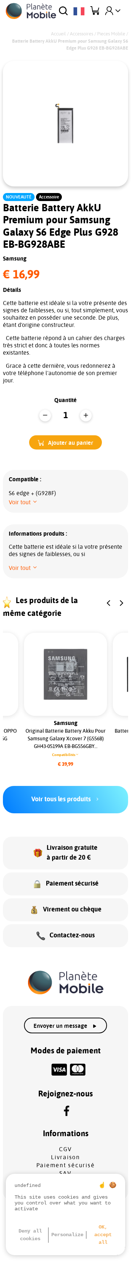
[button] (65, 442)
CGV (65, 1149)
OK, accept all (103, 1234)
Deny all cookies (30, 1235)
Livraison (65, 1157)
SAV (65, 1173)
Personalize (67, 1235)
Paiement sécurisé (65, 1165)
